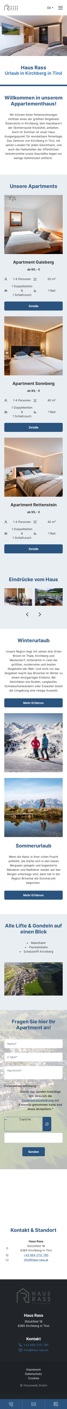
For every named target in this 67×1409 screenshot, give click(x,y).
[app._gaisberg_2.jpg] (18, 597)
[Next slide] (39, 614)
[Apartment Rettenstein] (33, 495)
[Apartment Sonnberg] (33, 374)
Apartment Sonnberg (34, 383)
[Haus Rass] (33, 1296)
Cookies (33, 1378)
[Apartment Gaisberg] (33, 253)
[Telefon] (11, 1404)
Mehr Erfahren (33, 703)
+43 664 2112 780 (36, 1255)
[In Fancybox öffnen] (33, 979)
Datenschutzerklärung (21, 1086)
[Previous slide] (27, 614)
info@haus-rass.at (36, 1259)
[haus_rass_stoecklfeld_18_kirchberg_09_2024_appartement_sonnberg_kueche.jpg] (49, 597)
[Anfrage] (56, 1404)
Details (33, 306)
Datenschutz (33, 1374)
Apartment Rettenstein (34, 504)
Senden (33, 1152)
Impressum (33, 1369)
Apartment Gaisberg (33, 262)
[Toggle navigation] (60, 8)
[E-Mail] (33, 1404)
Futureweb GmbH (35, 1385)
